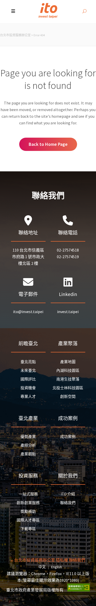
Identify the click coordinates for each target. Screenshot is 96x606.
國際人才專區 (28, 520)
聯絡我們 (68, 502)
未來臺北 (28, 370)
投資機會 (28, 387)
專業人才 (28, 396)
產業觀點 (28, 453)
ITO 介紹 (68, 494)
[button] (14, 11)
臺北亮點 (28, 361)
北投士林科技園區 (67, 387)
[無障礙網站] (78, 589)
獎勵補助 (28, 511)
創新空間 (68, 396)
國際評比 (28, 379)
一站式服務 (28, 494)
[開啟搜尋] (84, 11)
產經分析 (28, 445)
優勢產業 (28, 436)
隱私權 (62, 560)
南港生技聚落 (67, 379)
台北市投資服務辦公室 (15, 35)
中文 (42, 567)
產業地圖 (68, 361)
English (56, 567)
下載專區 (28, 528)
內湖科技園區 (67, 370)
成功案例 (68, 436)
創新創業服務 (28, 502)
